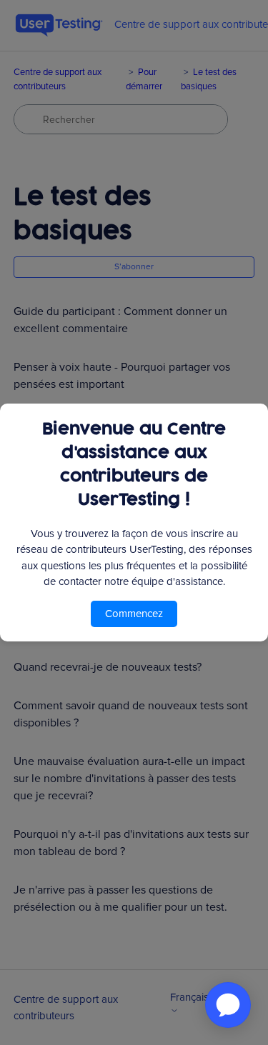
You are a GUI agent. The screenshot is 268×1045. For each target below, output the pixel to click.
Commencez (134, 613)
